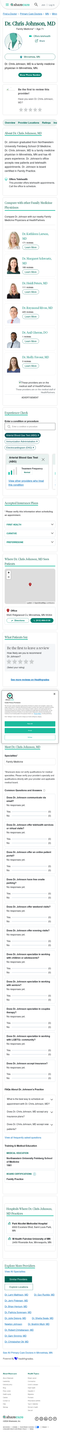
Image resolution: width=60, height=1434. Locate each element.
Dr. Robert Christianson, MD (19, 1330)
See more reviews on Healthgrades (30, 679)
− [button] (9, 577)
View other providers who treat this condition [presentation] (26, 483)
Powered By (8, 1358)
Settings (30, 737)
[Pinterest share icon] (55, 1419)
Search (36, 4)
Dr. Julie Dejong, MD (15, 1318)
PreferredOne (15, 542)
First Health (14, 524)
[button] (43, 790)
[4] (35, 109)
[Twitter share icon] (50, 1419)
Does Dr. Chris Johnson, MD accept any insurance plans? (27, 1114)
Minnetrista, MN (31, 56)
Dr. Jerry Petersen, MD (16, 1300)
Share (42, 40)
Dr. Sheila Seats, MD (42, 1318)
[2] (25, 109)
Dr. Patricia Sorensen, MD (18, 1312)
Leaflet (29, 603)
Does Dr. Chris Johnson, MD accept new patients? (28, 1126)
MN (47, 13)
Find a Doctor (10, 13)
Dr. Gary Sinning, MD (16, 1335)
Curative (12, 533)
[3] (30, 109)
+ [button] (9, 572)
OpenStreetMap (40, 603)
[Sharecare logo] (30, 1417)
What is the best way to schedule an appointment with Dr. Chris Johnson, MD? (28, 1101)
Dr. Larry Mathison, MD (16, 1294)
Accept (30, 730)
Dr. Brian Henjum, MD (16, 1306)
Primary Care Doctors (31, 13)
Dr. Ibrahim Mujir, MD (39, 1324)
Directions (19, 620)
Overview (10, 122)
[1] (20, 109)
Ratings (46, 122)
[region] (29, 717)
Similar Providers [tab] (18, 1279)
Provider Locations (28, 122)
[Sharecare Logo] (20, 4)
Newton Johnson (13, 1324)
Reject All (30, 723)
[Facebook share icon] (37, 1419)
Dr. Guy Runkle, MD (44, 1294)
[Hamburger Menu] (8, 4)
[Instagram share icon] (41, 1419)
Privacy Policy (37, 713)
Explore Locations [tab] (18, 1287)
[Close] (54, 694)
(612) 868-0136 (43, 620)
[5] (40, 109)
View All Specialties (15, 1271)
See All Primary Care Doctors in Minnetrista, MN (28, 1352)
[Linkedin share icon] (46, 1419)
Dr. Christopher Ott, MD (17, 1341)
